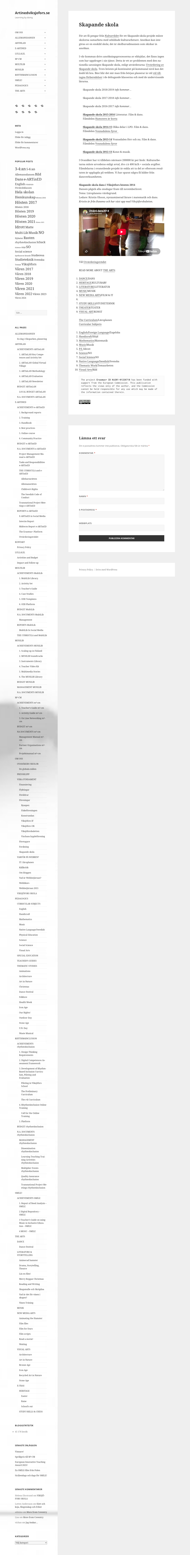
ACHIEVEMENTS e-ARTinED (31, 407)
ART (91, 311)
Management (25, 619)
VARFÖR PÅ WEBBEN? (28, 857)
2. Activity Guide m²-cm (30, 713)
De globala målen (27, 769)
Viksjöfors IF (27, 820)
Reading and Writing (29, 1284)
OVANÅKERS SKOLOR (28, 763)
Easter (24, 1396)
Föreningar (24, 800)
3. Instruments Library (30, 661)
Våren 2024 (20, 297)
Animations (24, 971)
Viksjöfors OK (28, 826)
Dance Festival (26, 991)
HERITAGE (24, 1390)
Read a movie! (26, 1339)
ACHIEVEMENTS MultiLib (30, 573)
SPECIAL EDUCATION (27, 955)
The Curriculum (88, 320)
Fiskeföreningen (29, 810)
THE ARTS (20, 90)
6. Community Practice (30, 438)
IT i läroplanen (26, 862)
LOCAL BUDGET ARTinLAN (32, 391)
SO (28, 246)
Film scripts (25, 1333)
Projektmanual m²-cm (30, 753)
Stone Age (24, 1023)
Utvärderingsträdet (28, 536)
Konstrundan (27, 815)
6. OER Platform (27, 604)
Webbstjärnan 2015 (28, 888)
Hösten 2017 (26, 202)
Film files (23, 1323)
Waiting (23, 1344)
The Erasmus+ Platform (30, 531)
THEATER (84, 307)
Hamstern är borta (106, 118)
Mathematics (25, 919)
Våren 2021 (24, 288)
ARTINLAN (20, 43)
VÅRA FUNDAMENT (26, 779)
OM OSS (19, 32)
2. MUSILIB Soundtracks (31, 656)
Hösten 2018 (22, 207)
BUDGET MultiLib (25, 609)
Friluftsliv (30, 184)
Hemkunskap (25, 197)
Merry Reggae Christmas (31, 1279)
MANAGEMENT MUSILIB (29, 687)
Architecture (25, 976)
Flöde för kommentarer (26, 142)
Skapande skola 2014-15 (97, 127)
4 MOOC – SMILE (27, 1231)
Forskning (24, 846)
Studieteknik (24, 259)
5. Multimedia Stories (29, 671)
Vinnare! (19, 1451)
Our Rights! (24, 1012)
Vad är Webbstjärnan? (30, 877)
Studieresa (37, 255)
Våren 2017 (24, 269)
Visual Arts (24, 950)
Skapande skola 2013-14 (97, 139)
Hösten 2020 (25, 216)
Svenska (39, 259)
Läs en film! (25, 1273)
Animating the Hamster (30, 1318)
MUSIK (20, 1308)
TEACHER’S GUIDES (27, 960)
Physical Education (28, 934)
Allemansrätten (29, 484)
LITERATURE (86, 287)
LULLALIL (20, 53)
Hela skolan (24, 192)
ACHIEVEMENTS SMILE (28, 1198)
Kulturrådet (112, 35)
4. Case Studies (26, 593)
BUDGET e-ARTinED (27, 443)
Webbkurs (24, 883)
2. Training (24, 417)
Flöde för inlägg (23, 137)
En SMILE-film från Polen (27, 1470)
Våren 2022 (23, 293)
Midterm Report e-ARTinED (33, 526)
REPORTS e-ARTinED (27, 511)
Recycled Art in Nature (30, 1375)
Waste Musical (26, 1033)
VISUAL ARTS (23, 1349)
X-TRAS (20, 1385)
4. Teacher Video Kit (29, 666)
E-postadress (88, 509)
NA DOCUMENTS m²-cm (28, 731)
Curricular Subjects (90, 324)
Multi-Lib (21, 233)
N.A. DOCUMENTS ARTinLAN (31, 397)
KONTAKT (20, 542)
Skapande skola (26, 852)
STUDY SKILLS (87, 303)
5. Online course (27, 433)
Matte (29, 227)
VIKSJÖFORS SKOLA (27, 893)
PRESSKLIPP (23, 774)
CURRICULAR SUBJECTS (28, 903)
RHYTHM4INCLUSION (26, 74)
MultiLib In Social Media (31, 630)
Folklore (23, 997)
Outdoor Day (25, 1017)
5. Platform (24, 1121)
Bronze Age (24, 1365)
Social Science (26, 945)
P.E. (81, 349)
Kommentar (87, 453)
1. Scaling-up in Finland (30, 650)
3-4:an (20, 168)
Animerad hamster (28, 1260)
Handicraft (24, 914)
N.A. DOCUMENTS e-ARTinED (31, 448)
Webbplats (85, 523)
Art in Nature (25, 981)
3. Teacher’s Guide (28, 588)
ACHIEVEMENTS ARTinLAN (30, 349)
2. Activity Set (26, 583)
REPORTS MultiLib (26, 625)
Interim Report (26, 521)
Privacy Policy (24, 547)
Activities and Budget (27, 557)
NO (41, 232)
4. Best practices (27, 428)
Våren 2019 (24, 278)
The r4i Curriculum (30, 1099)
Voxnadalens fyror (106, 131)
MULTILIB (20, 64)
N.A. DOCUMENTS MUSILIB (30, 692)
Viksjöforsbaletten (30, 831)
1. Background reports (30, 412)
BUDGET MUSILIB (26, 682)
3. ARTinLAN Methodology (32, 371)
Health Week (25, 1002)
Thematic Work (88, 365)
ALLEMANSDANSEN (25, 37)
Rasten (29, 237)
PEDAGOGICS (21, 85)
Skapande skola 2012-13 (97, 152)
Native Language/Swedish (32, 929)
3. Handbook (25, 422)
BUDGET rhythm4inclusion (30, 1126)
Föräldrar (24, 794)
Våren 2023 (39, 294)
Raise (23, 1401)
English (20, 184)
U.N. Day (23, 1028)
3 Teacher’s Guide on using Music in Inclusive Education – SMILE (32, 1222)
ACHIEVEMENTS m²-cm (28, 702)
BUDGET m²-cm (24, 726)
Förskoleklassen (23, 187)
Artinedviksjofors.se (32, 12)
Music (22, 924)
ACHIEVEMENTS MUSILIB (30, 645)
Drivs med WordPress (106, 569)
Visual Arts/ (86, 369)
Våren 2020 (23, 283)
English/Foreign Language (94, 332)
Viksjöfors (29, 264)
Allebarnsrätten (29, 478)
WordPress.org (22, 147)
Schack (41, 242)
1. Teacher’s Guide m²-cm (31, 707)
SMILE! (18, 80)
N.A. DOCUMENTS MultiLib (30, 614)
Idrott (20, 226)
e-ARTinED (33, 179)
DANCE (20, 1241)
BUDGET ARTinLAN (26, 386)
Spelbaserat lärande (23, 255)
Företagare (24, 841)
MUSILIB (19, 69)
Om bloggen (25, 872)
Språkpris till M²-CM (25, 1456)
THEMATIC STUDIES (27, 966)
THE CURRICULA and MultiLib (32, 635)
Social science (23, 251)
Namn (83, 496)
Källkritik (23, 867)
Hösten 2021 (25, 221)
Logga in (19, 132)
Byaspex (25, 805)
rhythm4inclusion (25, 242)
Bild (38, 174)
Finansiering (25, 784)
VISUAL (84, 311)
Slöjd (23, 247)
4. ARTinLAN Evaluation (31, 376)
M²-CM (18, 59)
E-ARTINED (20, 48)
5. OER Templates (27, 599)
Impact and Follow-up (28, 562)
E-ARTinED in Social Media (32, 516)
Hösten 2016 (41, 198)
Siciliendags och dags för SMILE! (31, 1475)
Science (18, 247)
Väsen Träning (26, 1302)
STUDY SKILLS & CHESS (31, 1411)
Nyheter (19, 238)
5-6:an (30, 169)
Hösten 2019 (24, 211)
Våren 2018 (23, 274)
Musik (33, 232)
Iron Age (23, 1007)
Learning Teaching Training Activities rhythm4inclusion (33, 1159)
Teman (18, 264)
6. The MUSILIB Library (30, 676)
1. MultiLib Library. (28, 578)
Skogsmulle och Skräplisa (31, 1289)
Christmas (24, 986)
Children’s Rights (29, 489)
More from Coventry (37, 1512)
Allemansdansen (25, 174)
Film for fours (26, 1328)
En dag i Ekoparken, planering (32, 338)
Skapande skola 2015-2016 (99, 114)
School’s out (27, 1406)
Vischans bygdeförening (33, 836)
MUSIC (83, 291)
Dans (19, 179)
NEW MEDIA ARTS (26, 1313)
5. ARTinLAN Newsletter (31, 381)
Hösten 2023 (40, 222)
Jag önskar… (32, 1522)
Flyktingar (24, 789)
